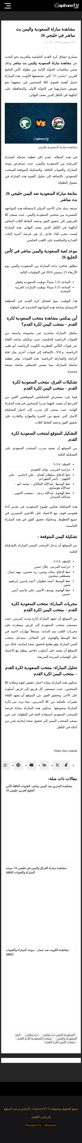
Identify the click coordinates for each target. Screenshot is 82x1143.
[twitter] (57, 765)
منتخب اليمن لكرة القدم (60, 1042)
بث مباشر (32, 1035)
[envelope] (31, 765)
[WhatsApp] (5, 765)
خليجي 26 (59, 76)
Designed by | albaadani (41, 1125)
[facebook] (66, 765)
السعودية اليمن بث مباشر (59, 1035)
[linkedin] (44, 765)
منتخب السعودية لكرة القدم (34, 1038)
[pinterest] (18, 765)
